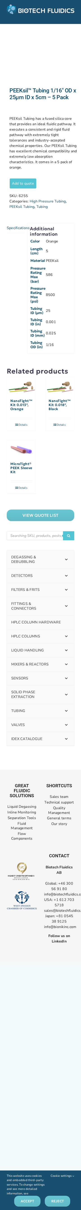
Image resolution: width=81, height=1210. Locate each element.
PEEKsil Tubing (21, 206)
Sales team (59, 796)
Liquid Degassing (21, 806)
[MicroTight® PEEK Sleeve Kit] (21, 448)
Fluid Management (22, 826)
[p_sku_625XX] (40, 55)
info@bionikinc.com (60, 926)
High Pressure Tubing (48, 201)
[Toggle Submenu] (66, 559)
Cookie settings (61, 1176)
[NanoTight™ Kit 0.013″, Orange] (21, 385)
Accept (27, 1201)
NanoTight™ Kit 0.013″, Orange (21, 405)
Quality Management (59, 810)
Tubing (42, 206)
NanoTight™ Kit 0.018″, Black (59, 405)
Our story (59, 824)
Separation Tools (22, 818)
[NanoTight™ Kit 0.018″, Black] (59, 385)
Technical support (59, 802)
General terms (59, 818)
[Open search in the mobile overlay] (40, 535)
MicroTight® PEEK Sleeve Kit (21, 468)
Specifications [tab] (15, 228)
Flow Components (21, 836)
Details (22, 425)
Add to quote (23, 183)
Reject (57, 1201)
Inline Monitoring (21, 812)
